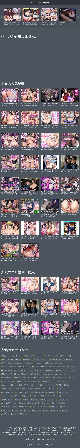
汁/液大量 (15, 396)
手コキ (51, 385)
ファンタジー (8, 381)
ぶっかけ (61, 356)
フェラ (38, 356)
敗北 (14, 414)
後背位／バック (29, 370)
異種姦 (53, 407)
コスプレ (48, 374)
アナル (48, 359)
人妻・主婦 (7, 363)
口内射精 (70, 377)
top (27, 439)
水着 (60, 370)
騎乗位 (61, 367)
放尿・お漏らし (42, 403)
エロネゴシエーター (40, 3)
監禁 (47, 381)
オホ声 (5, 414)
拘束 (18, 363)
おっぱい (17, 356)
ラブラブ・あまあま (46, 370)
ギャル (6, 370)
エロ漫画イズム (33, 439)
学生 (59, 363)
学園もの (37, 359)
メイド (5, 396)
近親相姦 (35, 407)
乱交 (25, 374)
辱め (27, 359)
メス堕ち (61, 388)
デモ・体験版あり (9, 403)
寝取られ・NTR (47, 399)
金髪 (42, 385)
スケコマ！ (42, 439)
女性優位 (24, 407)
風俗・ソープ (7, 399)
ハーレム (28, 377)
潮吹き (6, 374)
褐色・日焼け (7, 392)
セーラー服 (59, 396)
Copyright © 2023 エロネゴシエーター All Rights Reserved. (40, 445)
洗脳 (66, 381)
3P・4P (38, 363)
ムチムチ (36, 381)
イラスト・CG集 (9, 367)
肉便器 (16, 374)
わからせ (35, 396)
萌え (5, 385)
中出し (6, 356)
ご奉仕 (35, 399)
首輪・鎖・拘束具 (58, 403)
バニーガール (62, 399)
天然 (47, 410)
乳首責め (39, 392)
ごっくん (6, 410)
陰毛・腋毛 (49, 388)
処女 (70, 359)
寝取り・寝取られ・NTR (11, 359)
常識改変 (56, 410)
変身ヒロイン (63, 392)
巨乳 (28, 356)
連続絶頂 (39, 377)
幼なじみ (63, 407)
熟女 (45, 367)
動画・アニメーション (28, 385)
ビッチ (71, 367)
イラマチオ (36, 374)
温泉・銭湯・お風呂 (10, 407)
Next (78, 17)
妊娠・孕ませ (25, 367)
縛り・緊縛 (7, 377)
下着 (45, 407)
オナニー (70, 370)
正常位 (16, 370)
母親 (66, 410)
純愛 (18, 399)
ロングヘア (18, 410)
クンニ (56, 381)
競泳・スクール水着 (55, 377)
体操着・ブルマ (23, 381)
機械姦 (22, 403)
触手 (26, 399)
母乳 (31, 403)
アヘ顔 (27, 363)
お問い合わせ (50, 439)
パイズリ (50, 356)
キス (17, 388)
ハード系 (37, 410)
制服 (72, 356)
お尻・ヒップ (61, 374)
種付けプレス (28, 388)
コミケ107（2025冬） (24, 392)
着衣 (36, 367)
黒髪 (14, 385)
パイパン (50, 392)
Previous (2, 17)
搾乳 (25, 396)
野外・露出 (59, 359)
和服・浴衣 (47, 396)
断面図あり (7, 388)
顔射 (39, 388)
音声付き (23, 414)
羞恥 (18, 377)
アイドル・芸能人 (64, 385)
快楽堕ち (49, 363)
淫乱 (28, 410)
